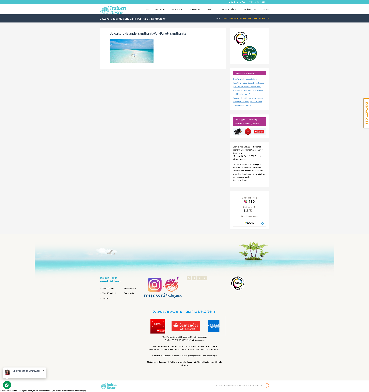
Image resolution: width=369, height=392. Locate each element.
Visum (105, 298)
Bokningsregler (130, 288)
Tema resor (176, 9)
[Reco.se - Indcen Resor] (241, 38)
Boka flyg (211, 9)
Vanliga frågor (229, 9)
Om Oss (265, 9)
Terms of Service (75, 391)
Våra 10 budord (109, 293)
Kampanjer (160, 9)
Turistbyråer (129, 293)
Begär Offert (249, 9)
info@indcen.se (257, 1)
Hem (147, 9)
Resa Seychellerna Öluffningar (245, 79)
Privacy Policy (60, 391)
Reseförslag (194, 9)
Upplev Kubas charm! (242, 105)
